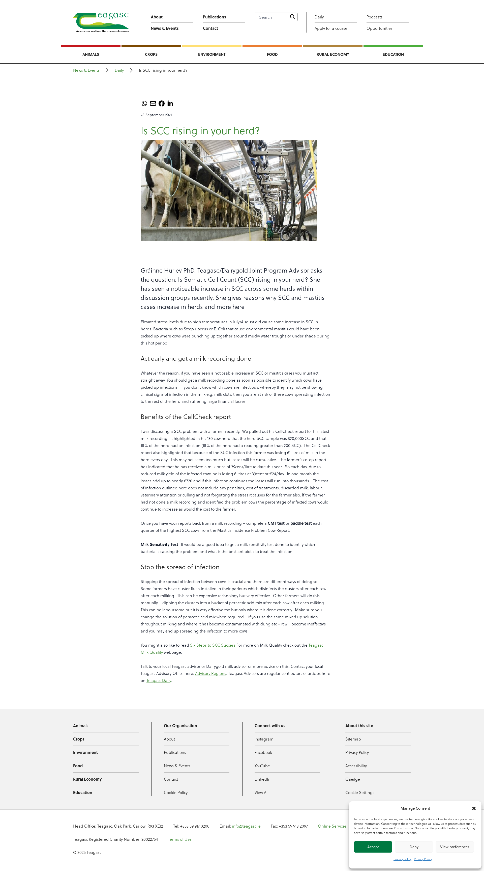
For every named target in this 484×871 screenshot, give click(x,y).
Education (393, 54)
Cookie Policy (176, 792)
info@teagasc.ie (246, 826)
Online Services (332, 826)
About (157, 17)
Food (272, 54)
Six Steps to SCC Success (212, 645)
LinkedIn (262, 779)
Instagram (264, 739)
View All (261, 792)
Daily (319, 17)
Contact (210, 28)
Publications (214, 17)
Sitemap (353, 739)
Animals (90, 54)
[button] (473, 808)
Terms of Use (180, 839)
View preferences (454, 847)
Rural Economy (333, 54)
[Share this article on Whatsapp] (144, 103)
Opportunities (379, 28)
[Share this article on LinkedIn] (170, 103)
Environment (211, 54)
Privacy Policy (402, 859)
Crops (151, 54)
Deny (414, 847)
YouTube (262, 766)
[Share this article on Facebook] (161, 103)
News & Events (165, 28)
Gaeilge (352, 779)
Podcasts (374, 17)
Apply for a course (331, 28)
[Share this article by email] (153, 103)
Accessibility (356, 766)
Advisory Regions (210, 673)
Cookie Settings (359, 792)
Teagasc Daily (158, 680)
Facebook (263, 752)
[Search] (293, 17)
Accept (373, 847)
